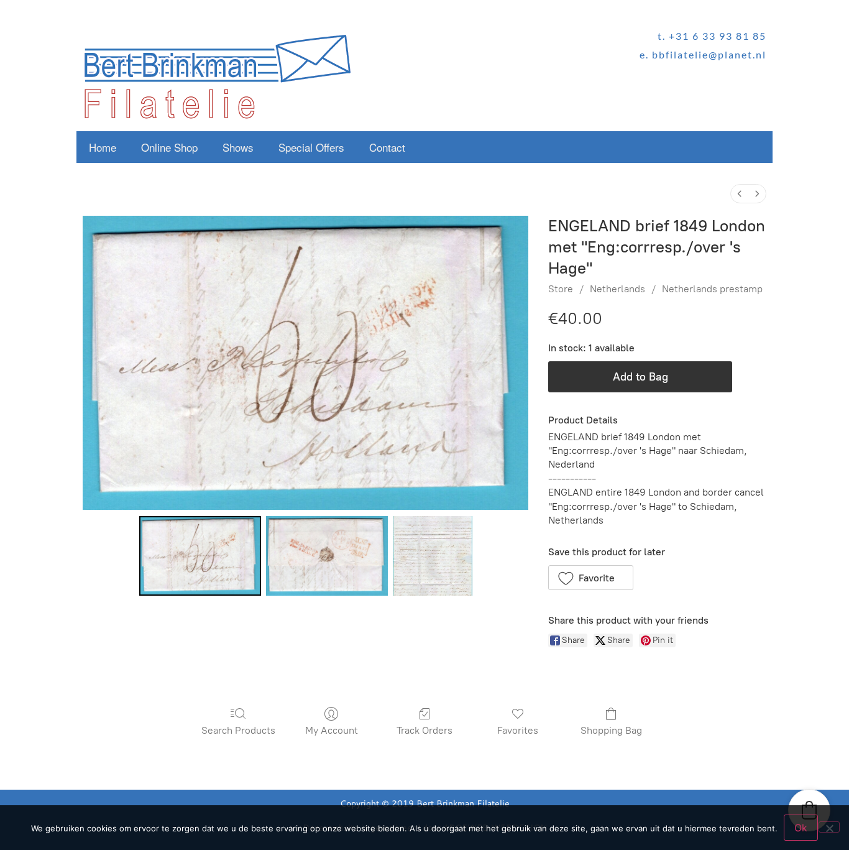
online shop (169, 147)
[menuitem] (739, 194)
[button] (590, 577)
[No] (829, 827)
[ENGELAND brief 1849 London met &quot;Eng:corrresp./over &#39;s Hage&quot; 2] (432, 556)
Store (560, 289)
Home (102, 147)
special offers (311, 147)
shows (238, 147)
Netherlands (617, 289)
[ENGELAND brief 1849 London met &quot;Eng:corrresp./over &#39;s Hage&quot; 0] (200, 556)
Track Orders (424, 730)
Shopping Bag (611, 730)
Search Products (238, 730)
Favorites (517, 730)
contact (387, 147)
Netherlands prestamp (712, 289)
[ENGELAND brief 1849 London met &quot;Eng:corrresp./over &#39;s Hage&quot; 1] (327, 556)
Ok (800, 827)
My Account (331, 730)
